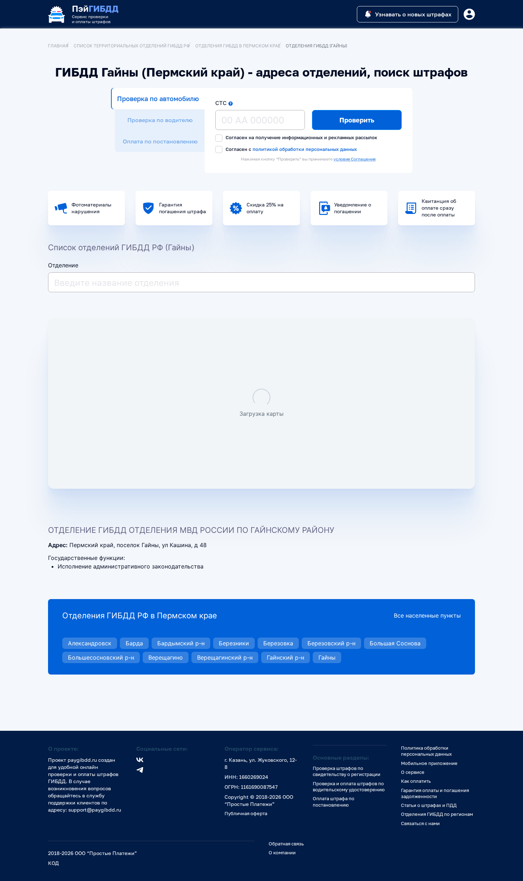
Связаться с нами (420, 823)
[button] (230, 103)
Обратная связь (286, 843)
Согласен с (290, 149)
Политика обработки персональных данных (426, 751)
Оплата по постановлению (160, 141)
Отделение (63, 265)
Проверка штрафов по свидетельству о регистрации (346, 771)
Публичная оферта (245, 813)
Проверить (356, 120)
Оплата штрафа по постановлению (333, 801)
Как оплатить (416, 781)
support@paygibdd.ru (94, 810)
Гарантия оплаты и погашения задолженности (435, 793)
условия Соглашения (354, 159)
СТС (221, 102)
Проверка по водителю (159, 120)
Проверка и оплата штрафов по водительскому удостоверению (349, 786)
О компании (282, 852)
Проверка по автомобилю (158, 99)
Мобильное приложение (429, 763)
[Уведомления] (469, 14)
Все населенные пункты (427, 615)
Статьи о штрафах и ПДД (428, 805)
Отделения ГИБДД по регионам (437, 814)
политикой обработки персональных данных (305, 149)
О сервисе (412, 772)
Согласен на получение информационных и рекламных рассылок (300, 137)
